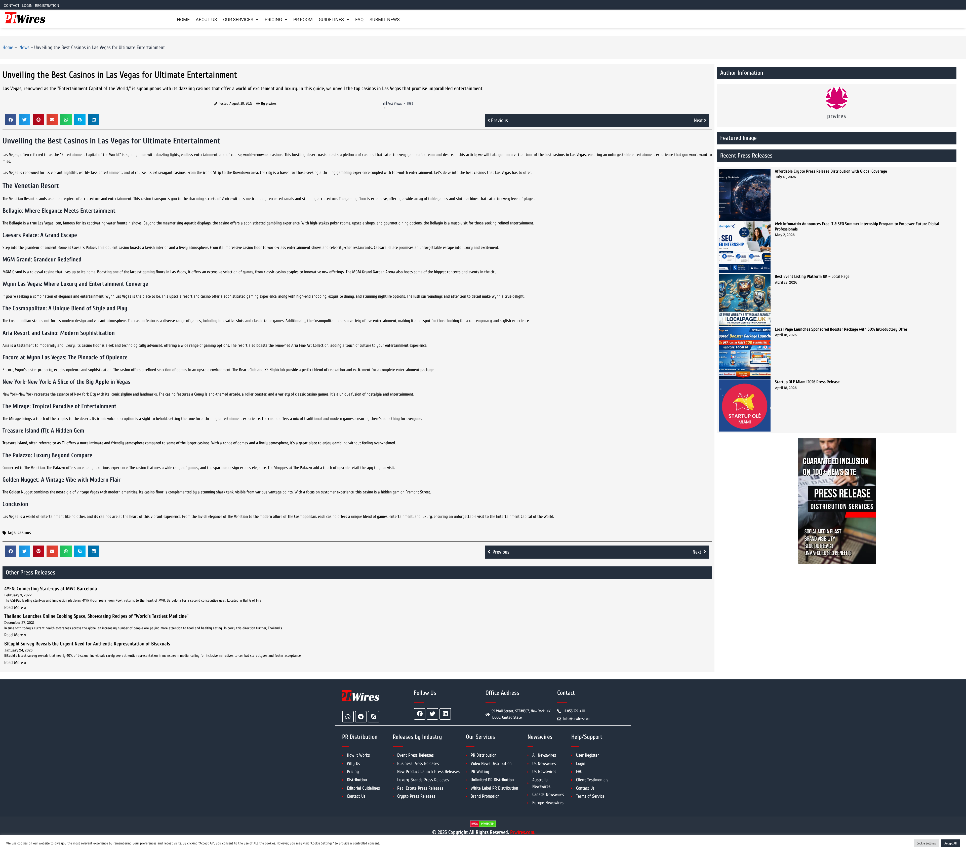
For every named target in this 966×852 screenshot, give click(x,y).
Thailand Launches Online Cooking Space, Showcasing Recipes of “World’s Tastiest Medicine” (96, 616)
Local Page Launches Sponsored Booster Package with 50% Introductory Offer (841, 329)
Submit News (385, 19)
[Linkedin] (445, 714)
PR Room (303, 19)
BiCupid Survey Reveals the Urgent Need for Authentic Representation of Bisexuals (87, 644)
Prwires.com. (522, 832)
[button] (10, 119)
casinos (24, 532)
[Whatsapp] (348, 716)
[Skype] (373, 716)
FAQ (359, 19)
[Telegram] (361, 716)
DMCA (474, 823)
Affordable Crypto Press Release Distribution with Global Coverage (831, 171)
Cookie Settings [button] (926, 843)
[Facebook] (419, 714)
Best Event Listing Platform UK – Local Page (812, 276)
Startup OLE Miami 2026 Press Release (807, 381)
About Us (206, 19)
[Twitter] (432, 714)
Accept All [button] (950, 843)
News (23, 47)
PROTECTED (487, 823)
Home (183, 19)
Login (27, 6)
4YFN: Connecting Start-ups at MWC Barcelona (50, 589)
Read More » (15, 607)
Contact (11, 6)
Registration (47, 6)
